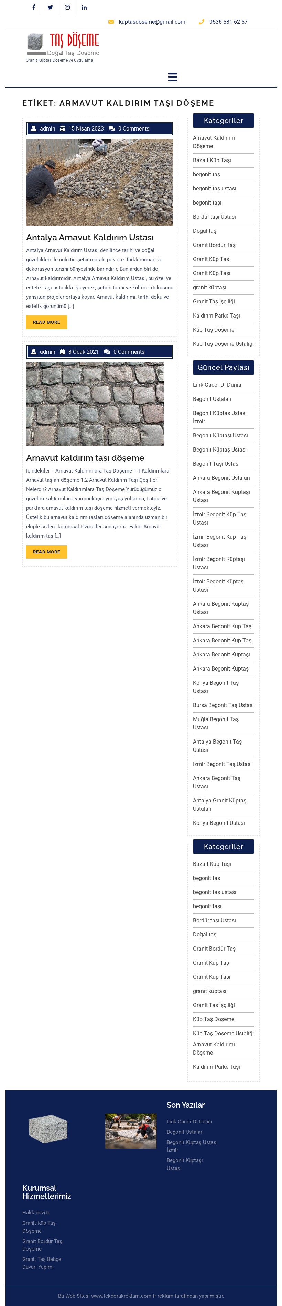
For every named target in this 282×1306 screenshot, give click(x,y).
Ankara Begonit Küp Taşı (223, 626)
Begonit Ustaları (212, 399)
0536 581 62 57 (228, 22)
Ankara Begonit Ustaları (221, 478)
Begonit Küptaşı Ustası (220, 435)
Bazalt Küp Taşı (212, 160)
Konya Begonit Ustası (219, 823)
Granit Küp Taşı (211, 273)
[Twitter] (50, 7)
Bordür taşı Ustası (214, 217)
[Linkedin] (84, 7)
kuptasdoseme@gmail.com (152, 22)
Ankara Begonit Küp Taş (222, 640)
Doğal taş (204, 231)
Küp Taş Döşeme (213, 329)
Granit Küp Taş (211, 259)
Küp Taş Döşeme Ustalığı (223, 344)
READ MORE (50, 323)
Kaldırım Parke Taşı (216, 315)
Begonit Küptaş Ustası (220, 449)
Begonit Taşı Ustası (216, 463)
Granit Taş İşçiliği (214, 301)
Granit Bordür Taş (214, 245)
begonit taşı (207, 202)
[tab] (172, 77)
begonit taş (206, 174)
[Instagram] (67, 7)
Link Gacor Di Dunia (217, 385)
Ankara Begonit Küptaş (221, 668)
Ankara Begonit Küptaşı (221, 654)
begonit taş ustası (214, 188)
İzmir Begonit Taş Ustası (222, 764)
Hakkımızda (36, 1213)
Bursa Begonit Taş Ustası (223, 705)
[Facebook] (34, 7)
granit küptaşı (209, 287)
